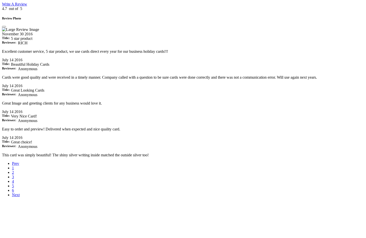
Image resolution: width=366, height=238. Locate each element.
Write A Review (14, 4)
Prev (15, 163)
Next (16, 195)
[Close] (4, 26)
